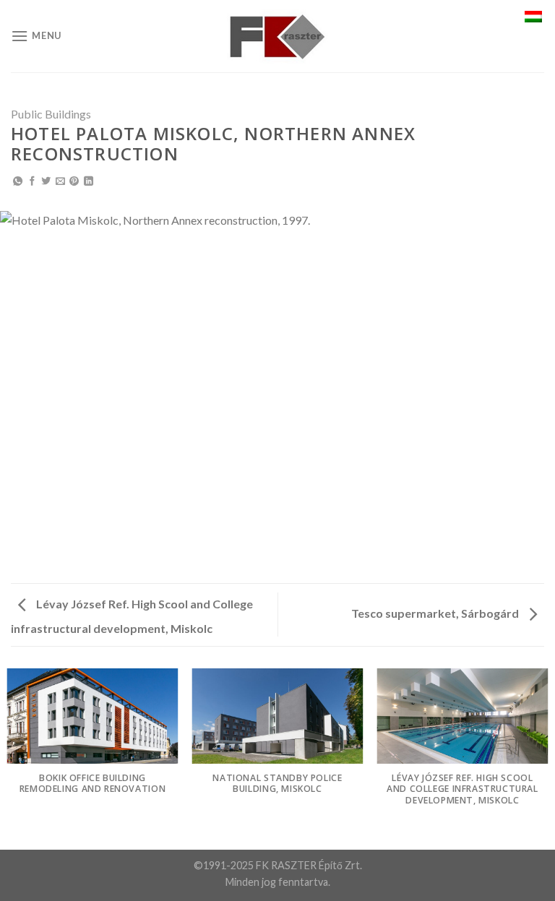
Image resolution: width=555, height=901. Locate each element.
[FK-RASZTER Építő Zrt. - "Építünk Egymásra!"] (277, 36)
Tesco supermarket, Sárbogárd (436, 613)
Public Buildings (51, 114)
